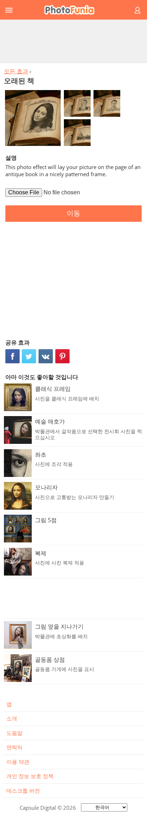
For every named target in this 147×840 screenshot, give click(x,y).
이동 (73, 213)
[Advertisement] (73, 41)
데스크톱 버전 (23, 790)
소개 (11, 718)
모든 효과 (16, 71)
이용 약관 (17, 761)
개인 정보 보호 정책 (30, 775)
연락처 (14, 747)
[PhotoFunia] (72, 10)
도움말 (14, 732)
